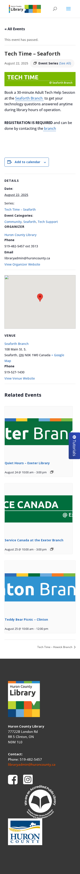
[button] (68, 11)
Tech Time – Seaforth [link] (20, 209)
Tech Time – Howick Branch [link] (55, 647)
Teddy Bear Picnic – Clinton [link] (26, 619)
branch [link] (49, 128)
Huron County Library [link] (20, 235)
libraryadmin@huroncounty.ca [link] (32, 764)
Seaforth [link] (29, 222)
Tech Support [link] (48, 222)
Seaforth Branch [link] (29, 98)
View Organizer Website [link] (22, 264)
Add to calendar (27, 162)
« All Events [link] (14, 28)
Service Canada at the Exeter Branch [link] (34, 540)
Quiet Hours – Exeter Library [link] (27, 463)
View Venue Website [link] (19, 378)
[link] (25, 8)
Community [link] (13, 222)
